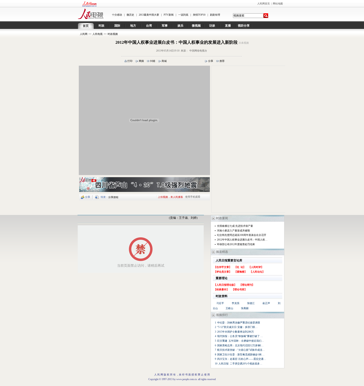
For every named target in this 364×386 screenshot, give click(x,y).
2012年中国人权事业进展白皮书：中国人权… (242, 239)
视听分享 (244, 25)
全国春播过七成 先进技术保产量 (235, 225)
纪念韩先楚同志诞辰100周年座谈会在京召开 (241, 235)
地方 (133, 25)
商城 (164, 61)
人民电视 (97, 34)
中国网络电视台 (198, 50)
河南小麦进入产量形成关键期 (233, 230)
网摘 (141, 61)
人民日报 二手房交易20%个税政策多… (240, 363)
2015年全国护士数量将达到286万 (235, 331)
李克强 (235, 303)
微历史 (130, 14)
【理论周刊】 (246, 284)
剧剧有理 (215, 14)
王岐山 (229, 308)
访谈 (212, 25)
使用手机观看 (192, 196)
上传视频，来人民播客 (170, 196)
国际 (117, 25)
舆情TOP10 (199, 14)
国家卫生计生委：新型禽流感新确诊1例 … (241, 354)
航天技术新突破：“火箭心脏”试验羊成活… (241, 349)
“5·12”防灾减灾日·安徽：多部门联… (237, 327)
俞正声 (266, 303)
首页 (86, 25)
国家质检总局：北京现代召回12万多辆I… (240, 345)
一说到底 (183, 14)
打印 (129, 61)
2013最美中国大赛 (149, 14)
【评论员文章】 (223, 271)
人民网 (83, 34)
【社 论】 (240, 267)
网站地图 (278, 3)
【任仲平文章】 (223, 267)
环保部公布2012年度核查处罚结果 (236, 244)
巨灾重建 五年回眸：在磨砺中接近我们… (240, 340)
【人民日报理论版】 (225, 284)
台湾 (149, 25)
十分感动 (117, 14)
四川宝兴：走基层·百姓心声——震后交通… (241, 358)
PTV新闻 (169, 14)
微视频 (196, 25)
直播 (228, 25)
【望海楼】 (240, 271)
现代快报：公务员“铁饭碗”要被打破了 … (240, 336)
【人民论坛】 (257, 271)
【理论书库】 (239, 289)
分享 (210, 61)
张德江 (251, 303)
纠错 (152, 61)
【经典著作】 (221, 289)
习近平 (220, 303)
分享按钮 (113, 197)
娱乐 (180, 25)
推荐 (222, 61)
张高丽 (245, 308)
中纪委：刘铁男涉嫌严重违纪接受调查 (238, 322)
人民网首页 (263, 3)
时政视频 (113, 34)
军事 (165, 25)
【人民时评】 (256, 267)
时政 (101, 25)
